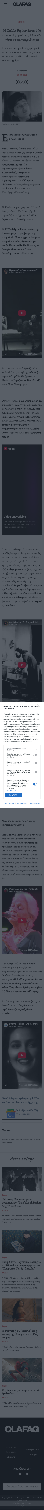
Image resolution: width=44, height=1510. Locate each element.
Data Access (22, 803)
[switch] (35, 755)
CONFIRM (13, 795)
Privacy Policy (35, 803)
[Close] (39, 706)
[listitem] (22, 749)
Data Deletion (9, 803)
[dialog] (22, 755)
